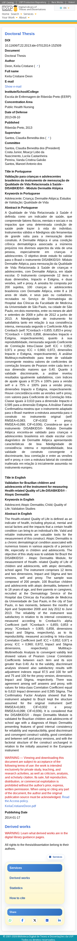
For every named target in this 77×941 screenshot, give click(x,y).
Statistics (16, 888)
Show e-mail (13, 86)
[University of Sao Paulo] (7, 8)
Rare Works (57, 2)
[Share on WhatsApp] (10, 920)
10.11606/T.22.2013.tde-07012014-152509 (33, 45)
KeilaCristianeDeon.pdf (20, 806)
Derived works (20, 878)
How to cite (17, 898)
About (23, 17)
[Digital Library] (15, 8)
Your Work (8, 17)
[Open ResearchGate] (47, 920)
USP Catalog (8, 2)
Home (5, 14)
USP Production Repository (32, 2)
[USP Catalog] (37, 65)
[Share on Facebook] (22, 920)
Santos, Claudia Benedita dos (24, 138)
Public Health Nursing (19, 107)
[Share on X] (35, 920)
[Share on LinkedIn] (59, 920)
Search (15, 14)
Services (28, 14)
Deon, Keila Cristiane (19, 66)
